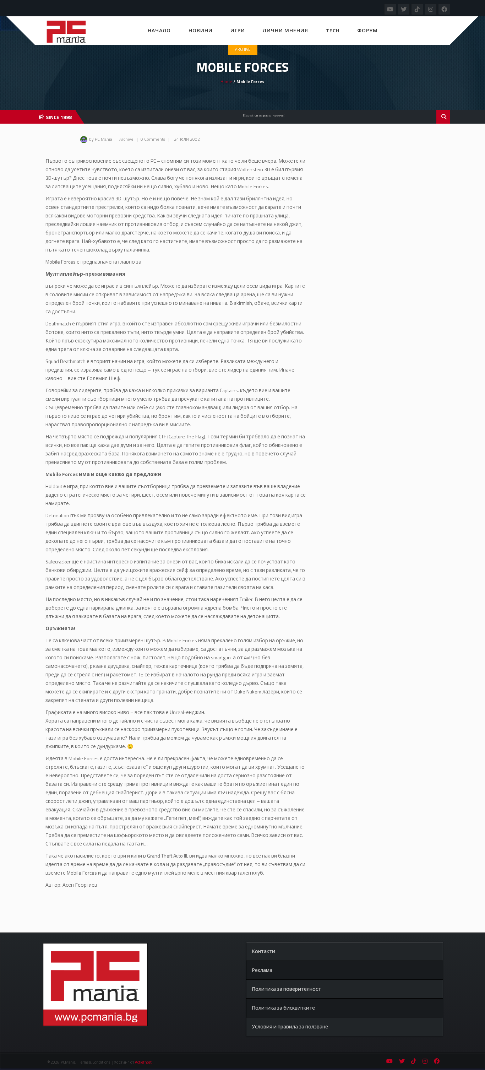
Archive (242, 49)
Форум (367, 30)
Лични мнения (285, 30)
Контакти (263, 951)
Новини (201, 30)
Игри (237, 30)
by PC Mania (100, 139)
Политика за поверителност (286, 989)
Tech (332, 30)
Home (226, 81)
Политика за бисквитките (283, 1007)
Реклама (262, 970)
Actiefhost (143, 1062)
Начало (159, 30)
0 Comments (153, 139)
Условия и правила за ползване (290, 1026)
